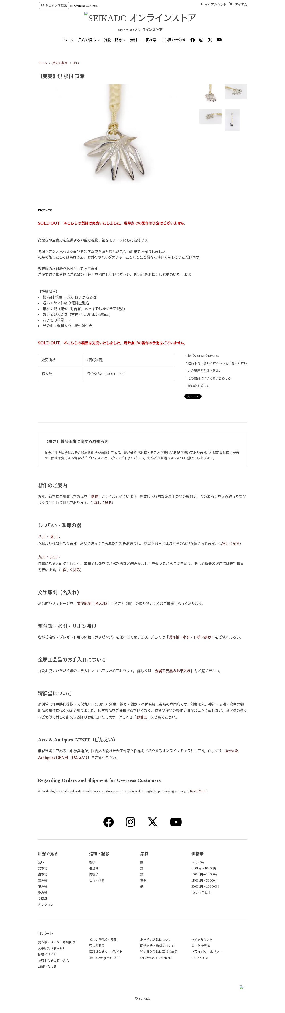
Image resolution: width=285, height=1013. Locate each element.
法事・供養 (97, 880)
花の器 (42, 886)
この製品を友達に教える (205, 371)
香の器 (42, 892)
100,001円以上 (201, 892)
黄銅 (143, 880)
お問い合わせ (175, 40)
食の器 (42, 868)
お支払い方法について (155, 939)
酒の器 (42, 874)
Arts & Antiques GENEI (104, 958)
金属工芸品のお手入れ (53, 960)
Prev (41, 210)
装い (76, 63)
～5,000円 (198, 862)
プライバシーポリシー (206, 951)
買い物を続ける (199, 386)
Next (48, 210)
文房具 (42, 898)
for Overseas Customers (84, 5)
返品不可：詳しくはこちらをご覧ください (217, 363)
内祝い (93, 874)
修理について (47, 954)
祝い (92, 862)
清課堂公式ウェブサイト (106, 951)
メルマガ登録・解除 (103, 939)
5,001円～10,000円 (203, 868)
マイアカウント (215, 4)
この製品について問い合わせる (209, 378)
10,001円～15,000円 (204, 874)
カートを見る (200, 945)
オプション (45, 904)
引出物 (93, 868)
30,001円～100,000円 (205, 886)
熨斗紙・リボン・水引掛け (56, 942)
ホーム (68, 40)
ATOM (203, 958)
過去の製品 (60, 63)
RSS (194, 958)
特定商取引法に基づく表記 (159, 951)
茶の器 (42, 880)
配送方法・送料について (157, 945)
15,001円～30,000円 (204, 880)
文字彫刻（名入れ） (52, 948)
